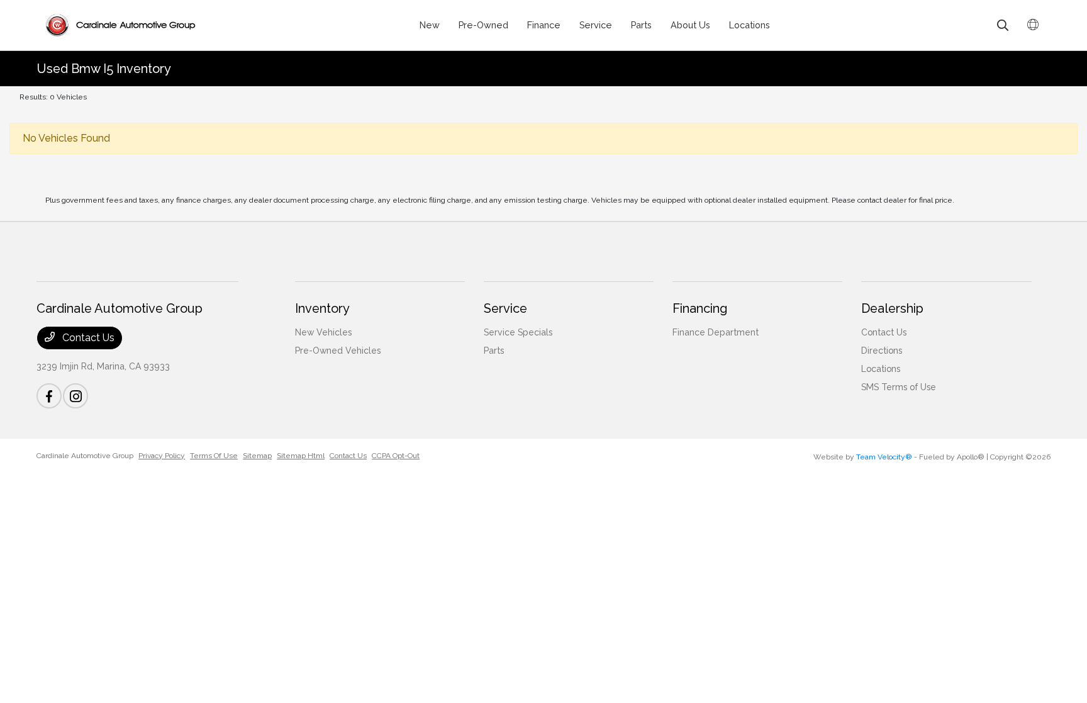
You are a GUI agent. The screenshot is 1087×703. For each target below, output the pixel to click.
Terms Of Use (214, 455)
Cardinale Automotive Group (84, 455)
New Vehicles (323, 332)
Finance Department (715, 332)
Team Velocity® (884, 457)
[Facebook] (49, 395)
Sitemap (257, 455)
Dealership (892, 308)
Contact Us (87, 338)
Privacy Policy (161, 455)
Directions (881, 351)
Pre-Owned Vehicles (338, 351)
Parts (494, 351)
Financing (699, 308)
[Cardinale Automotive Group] (120, 25)
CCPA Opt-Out (396, 455)
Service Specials (518, 332)
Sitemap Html (301, 455)
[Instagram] (75, 395)
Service (505, 308)
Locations (880, 369)
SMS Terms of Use (898, 387)
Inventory (322, 308)
